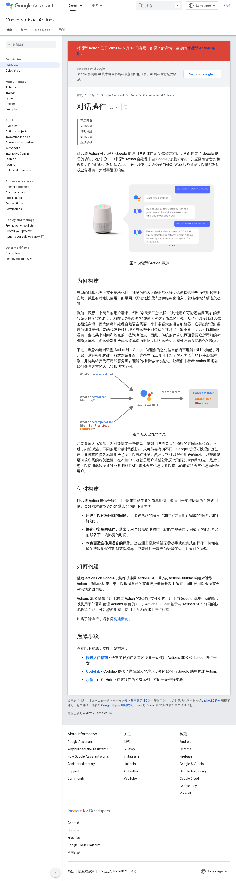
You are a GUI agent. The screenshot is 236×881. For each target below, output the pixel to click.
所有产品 (74, 852)
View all (185, 793)
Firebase (186, 756)
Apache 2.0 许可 (210, 700)
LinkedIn (130, 764)
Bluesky (129, 749)
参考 (23, 30)
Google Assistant (112, 95)
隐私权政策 (86, 871)
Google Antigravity (193, 771)
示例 (62, 30)
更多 (95, 5)
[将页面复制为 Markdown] (126, 107)
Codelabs (42, 30)
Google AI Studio (192, 764)
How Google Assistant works (88, 756)
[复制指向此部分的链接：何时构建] (103, 489)
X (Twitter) (131, 771)
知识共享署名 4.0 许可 (139, 700)
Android (185, 742)
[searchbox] (31, 44)
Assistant (43, 6)
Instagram (131, 756)
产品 (92, 95)
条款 (71, 871)
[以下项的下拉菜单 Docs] (82, 5)
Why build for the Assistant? (88, 749)
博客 (127, 742)
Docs (73, 5)
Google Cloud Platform (84, 845)
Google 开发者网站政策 (117, 705)
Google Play (188, 786)
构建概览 (121, 619)
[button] (30, 104)
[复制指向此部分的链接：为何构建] (103, 281)
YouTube (130, 778)
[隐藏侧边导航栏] (55, 872)
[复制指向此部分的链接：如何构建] (103, 567)
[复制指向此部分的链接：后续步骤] (103, 637)
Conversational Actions (30, 20)
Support (73, 771)
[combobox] (159, 5)
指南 (9, 30)
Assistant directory (81, 764)
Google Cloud (189, 778)
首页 (80, 95)
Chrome (186, 749)
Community (76, 778)
